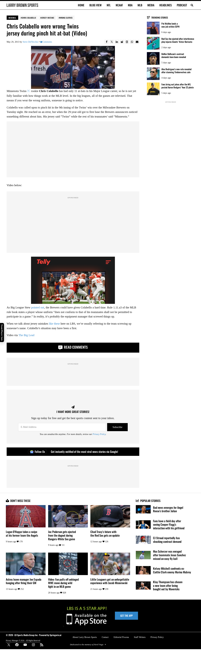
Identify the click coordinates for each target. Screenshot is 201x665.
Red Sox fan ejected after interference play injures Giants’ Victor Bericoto (177, 40)
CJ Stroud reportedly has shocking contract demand (167, 539)
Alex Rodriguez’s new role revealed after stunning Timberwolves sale (176, 70)
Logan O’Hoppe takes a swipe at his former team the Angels (22, 533)
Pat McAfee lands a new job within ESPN (170, 25)
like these (54, 323)
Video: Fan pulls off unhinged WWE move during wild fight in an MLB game (63, 583)
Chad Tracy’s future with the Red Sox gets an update (105, 533)
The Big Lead (26, 335)
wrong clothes (66, 17)
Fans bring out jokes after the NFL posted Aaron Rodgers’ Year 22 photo (177, 86)
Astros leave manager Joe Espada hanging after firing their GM (23, 581)
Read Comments (75, 347)
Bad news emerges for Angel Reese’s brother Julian (168, 509)
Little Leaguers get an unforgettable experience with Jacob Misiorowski (109, 581)
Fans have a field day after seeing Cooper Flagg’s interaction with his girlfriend (168, 524)
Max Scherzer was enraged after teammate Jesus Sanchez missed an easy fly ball (169, 555)
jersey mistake (47, 17)
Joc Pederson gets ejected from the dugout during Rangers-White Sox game (62, 535)
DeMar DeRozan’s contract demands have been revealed (173, 55)
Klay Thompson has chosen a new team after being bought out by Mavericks (167, 585)
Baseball (12, 17)
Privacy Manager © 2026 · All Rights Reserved (23, 640)
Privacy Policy (99, 434)
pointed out (37, 307)
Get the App (126, 616)
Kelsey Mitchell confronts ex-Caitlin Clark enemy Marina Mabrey (172, 570)
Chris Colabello (29, 17)
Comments (47, 42)
